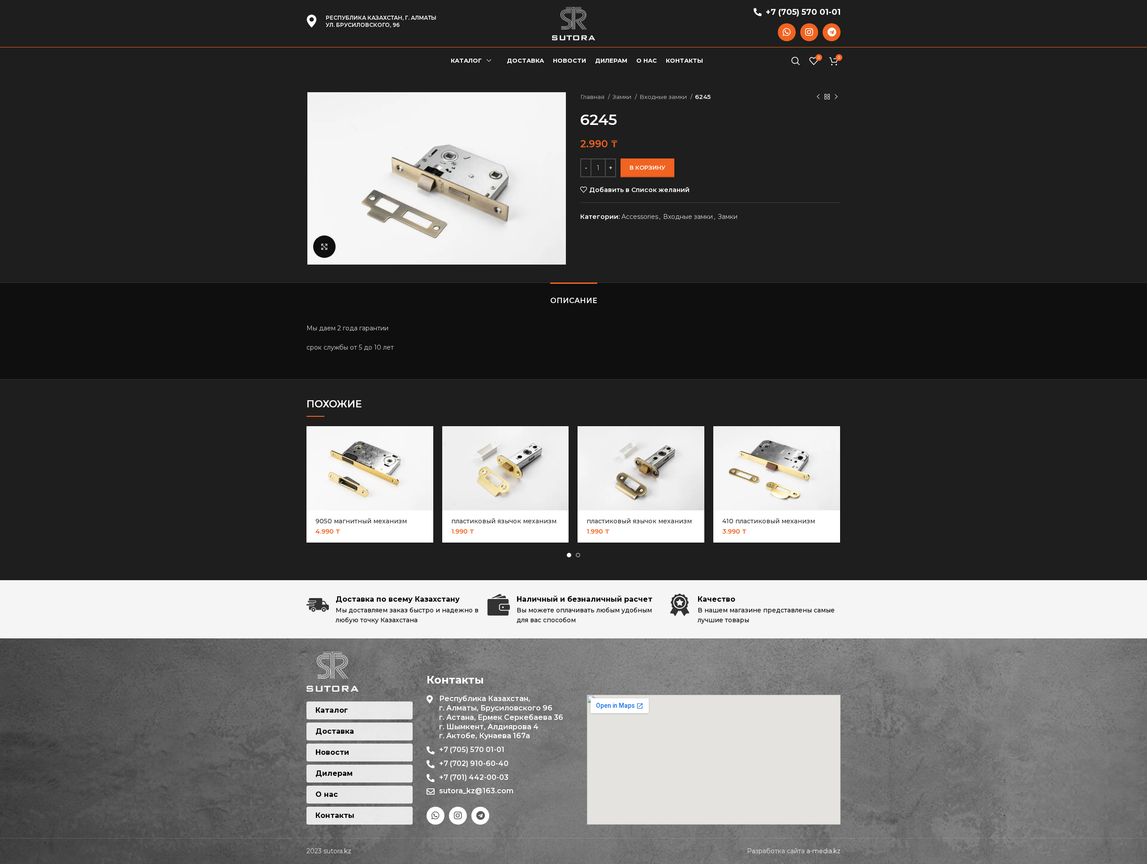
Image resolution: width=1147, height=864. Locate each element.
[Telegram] (832, 32)
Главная (593, 96)
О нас (326, 794)
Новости (332, 752)
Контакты (334, 815)
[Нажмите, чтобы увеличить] (324, 246)
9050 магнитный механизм (361, 521)
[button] (426, 441)
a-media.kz (823, 851)
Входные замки (663, 96)
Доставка (334, 731)
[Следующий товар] (836, 97)
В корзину (647, 167)
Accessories (639, 217)
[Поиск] (796, 61)
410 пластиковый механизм (768, 521)
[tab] (573, 296)
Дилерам (334, 773)
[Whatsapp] (787, 32)
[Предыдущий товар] (818, 97)
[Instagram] (809, 32)
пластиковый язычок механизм (503, 521)
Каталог (331, 710)
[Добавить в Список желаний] (426, 461)
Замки (622, 96)
